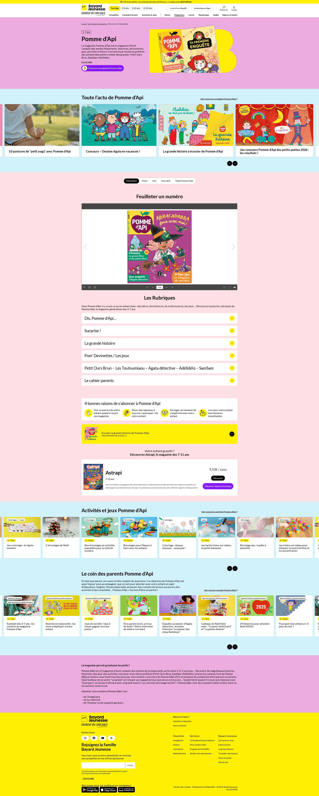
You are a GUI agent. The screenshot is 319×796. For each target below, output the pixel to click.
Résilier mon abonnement (200, 753)
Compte (234, 10)
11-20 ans (147, 8)
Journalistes (178, 749)
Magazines (179, 15)
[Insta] (85, 738)
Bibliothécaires (179, 753)
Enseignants (178, 740)
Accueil (83, 24)
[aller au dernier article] (229, 568)
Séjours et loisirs (230, 15)
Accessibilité (232, 789)
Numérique (204, 15)
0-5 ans (125, 8)
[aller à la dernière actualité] (229, 163)
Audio (216, 15)
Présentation (131, 181)
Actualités (114, 15)
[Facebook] (94, 738)
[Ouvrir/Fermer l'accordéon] (232, 318)
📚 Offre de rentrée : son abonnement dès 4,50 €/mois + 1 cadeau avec (155, 2)
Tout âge (115, 8)
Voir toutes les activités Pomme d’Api (218, 512)
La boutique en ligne (202, 8)
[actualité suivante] (235, 163)
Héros (167, 15)
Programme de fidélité (199, 749)
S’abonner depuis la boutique (218, 486)
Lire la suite (86, 62)
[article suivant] (235, 568)
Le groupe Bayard (225, 749)
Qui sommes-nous (226, 740)
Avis (154, 181)
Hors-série (165, 181)
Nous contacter (179, 725)
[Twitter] (111, 738)
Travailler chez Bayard (228, 753)
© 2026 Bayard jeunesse (227, 787)
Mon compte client (198, 744)
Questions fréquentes (182, 721)
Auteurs (176, 744)
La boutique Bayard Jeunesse (202, 740)
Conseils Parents (130, 15)
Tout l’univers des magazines (97, 24)
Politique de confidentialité (204, 787)
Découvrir (218, 478)
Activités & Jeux (149, 15)
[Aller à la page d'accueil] (93, 15)
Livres (191, 15)
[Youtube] (102, 738)
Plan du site (223, 762)
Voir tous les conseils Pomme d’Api (220, 590)
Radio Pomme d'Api (184, 181)
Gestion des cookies (182, 787)
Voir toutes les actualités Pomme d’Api (218, 99)
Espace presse (224, 744)
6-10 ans (136, 8)
